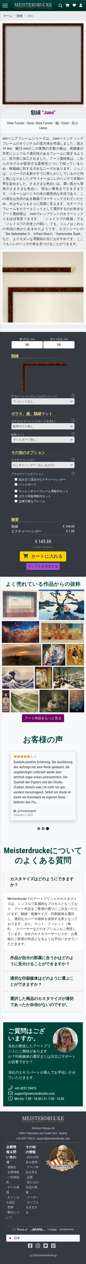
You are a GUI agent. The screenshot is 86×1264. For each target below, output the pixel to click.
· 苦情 (9, 1207)
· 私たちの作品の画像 (32, 1187)
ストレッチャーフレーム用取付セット (43, 491)
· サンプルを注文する (32, 1207)
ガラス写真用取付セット (35, 496)
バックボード (27, 484)
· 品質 (29, 1177)
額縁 (20, 16)
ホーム (7, 16)
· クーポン (32, 1197)
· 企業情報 (12, 1172)
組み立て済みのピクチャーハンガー (42, 479)
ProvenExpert (28, 811)
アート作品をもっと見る (43, 718)
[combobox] (43, 401)
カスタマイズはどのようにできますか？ (42, 881)
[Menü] (5, 5)
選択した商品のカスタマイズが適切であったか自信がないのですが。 (42, 1001)
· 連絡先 (11, 1167)
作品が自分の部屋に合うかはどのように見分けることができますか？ (42, 960)
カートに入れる (45, 556)
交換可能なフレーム (32, 501)
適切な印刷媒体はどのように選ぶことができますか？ (42, 981)
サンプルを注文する (43, 566)
